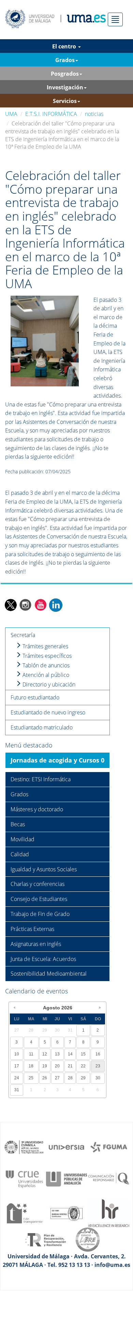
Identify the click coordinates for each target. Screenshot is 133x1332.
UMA (11, 114)
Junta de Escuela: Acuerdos (43, 959)
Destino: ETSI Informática (41, 779)
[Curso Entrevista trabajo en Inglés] (45, 340)
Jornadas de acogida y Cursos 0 (57, 760)
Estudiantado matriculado (42, 727)
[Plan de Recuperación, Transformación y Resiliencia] (45, 1239)
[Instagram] (25, 604)
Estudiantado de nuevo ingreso (48, 712)
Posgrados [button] (65, 73)
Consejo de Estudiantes (39, 899)
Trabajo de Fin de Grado (40, 914)
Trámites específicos (46, 656)
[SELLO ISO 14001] (66, 1212)
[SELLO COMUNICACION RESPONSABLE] (108, 1178)
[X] (10, 604)
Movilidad (22, 839)
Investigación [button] (65, 87)
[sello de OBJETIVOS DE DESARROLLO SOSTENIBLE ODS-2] (24, 1147)
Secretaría (23, 635)
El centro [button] (64, 46)
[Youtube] (40, 604)
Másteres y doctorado (37, 809)
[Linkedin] (55, 604)
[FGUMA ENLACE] (108, 1147)
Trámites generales (44, 646)
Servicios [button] (65, 101)
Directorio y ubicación (48, 684)
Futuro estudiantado (35, 697)
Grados (19, 794)
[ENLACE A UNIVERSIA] (66, 1147)
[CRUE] (24, 1178)
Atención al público (45, 675)
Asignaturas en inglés (36, 944)
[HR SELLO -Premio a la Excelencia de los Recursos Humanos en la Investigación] (108, 1212)
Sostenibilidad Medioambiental (49, 973)
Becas (18, 824)
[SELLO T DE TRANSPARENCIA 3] (24, 1212)
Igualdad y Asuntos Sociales (44, 869)
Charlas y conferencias (37, 884)
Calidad (20, 854)
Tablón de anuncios (45, 665)
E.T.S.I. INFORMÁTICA (51, 114)
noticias (94, 114)
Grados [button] (65, 60)
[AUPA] (66, 1178)
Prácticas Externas (32, 929)
